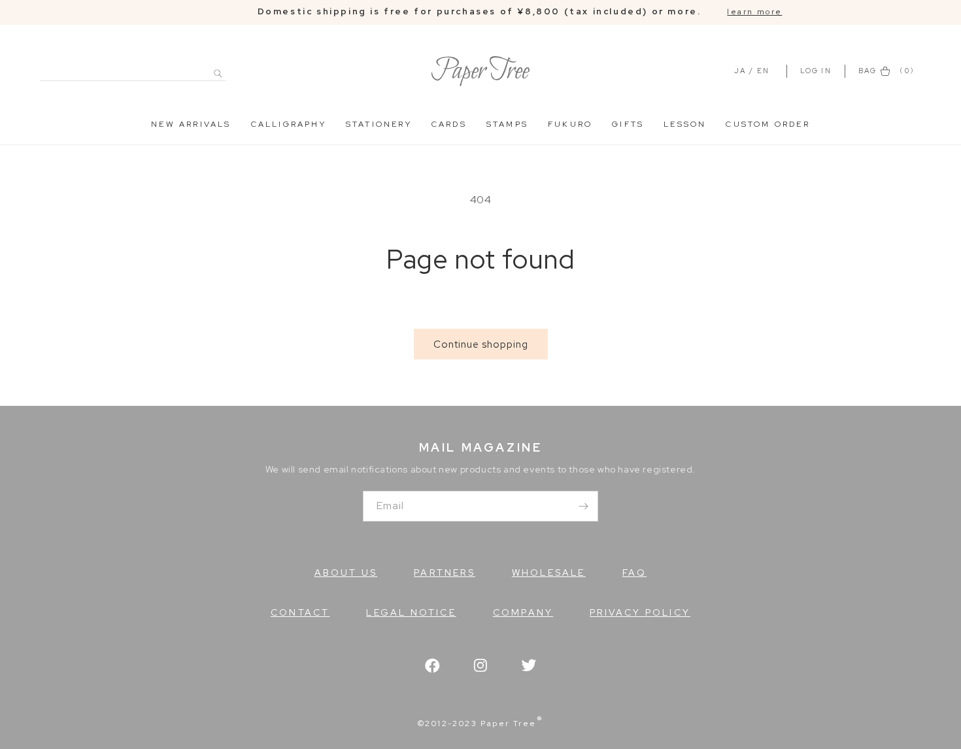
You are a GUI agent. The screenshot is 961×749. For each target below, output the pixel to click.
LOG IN (817, 70)
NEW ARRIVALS (191, 124)
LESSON (685, 124)
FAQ (634, 572)
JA (740, 70)
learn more (754, 12)
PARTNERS (444, 572)
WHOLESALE (549, 572)
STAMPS (507, 124)
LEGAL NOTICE (411, 612)
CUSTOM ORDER (767, 124)
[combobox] (133, 66)
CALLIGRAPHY (288, 124)
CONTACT (300, 612)
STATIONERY (379, 124)
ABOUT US (346, 572)
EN (763, 70)
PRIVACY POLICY (640, 612)
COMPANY (523, 612)
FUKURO (570, 124)
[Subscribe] (583, 506)
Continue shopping (480, 344)
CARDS (449, 124)
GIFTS (628, 124)
